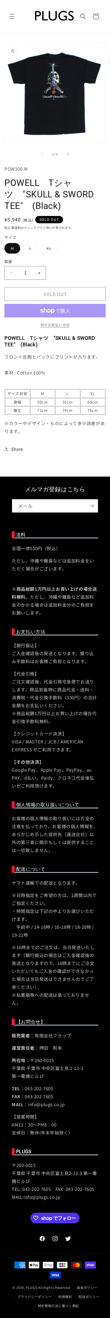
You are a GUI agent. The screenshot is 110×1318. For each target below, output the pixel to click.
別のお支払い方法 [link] (55, 324)
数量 (8, 261)
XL (51, 249)
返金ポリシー (87, 1287)
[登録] (91, 506)
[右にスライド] (68, 153)
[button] (11, 16)
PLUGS (32, 1287)
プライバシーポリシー (34, 1296)
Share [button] (17, 449)
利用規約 (65, 1296)
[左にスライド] (42, 153)
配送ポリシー (89, 1296)
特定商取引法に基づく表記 (58, 1305)
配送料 (16, 227)
